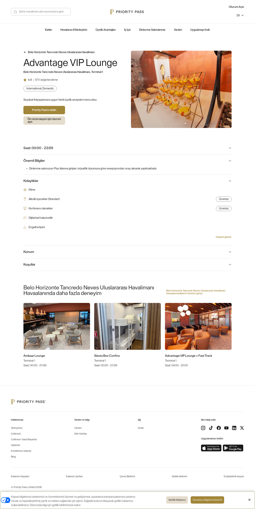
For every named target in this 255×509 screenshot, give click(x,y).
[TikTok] (211, 428)
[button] (177, 123)
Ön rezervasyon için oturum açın (44, 120)
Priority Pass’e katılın (44, 110)
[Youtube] (226, 428)
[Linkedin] (234, 428)
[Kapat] (249, 500)
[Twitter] (242, 428)
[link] (211, 448)
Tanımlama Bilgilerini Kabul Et (207, 500)
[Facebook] (219, 428)
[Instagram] (203, 428)
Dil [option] (238, 15)
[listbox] (240, 16)
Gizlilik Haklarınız (177, 500)
